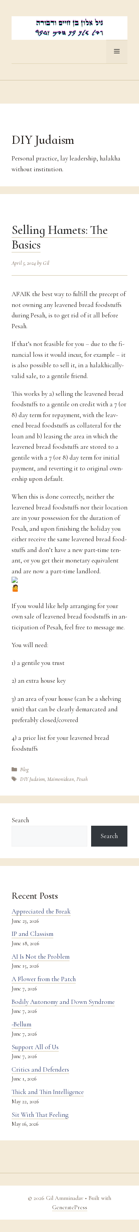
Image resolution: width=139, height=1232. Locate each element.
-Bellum (21, 1024)
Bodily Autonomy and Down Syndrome (63, 1002)
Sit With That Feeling (40, 1115)
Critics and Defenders (40, 1069)
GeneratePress (69, 1207)
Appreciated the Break (41, 911)
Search (20, 820)
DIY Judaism (32, 779)
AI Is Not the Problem (41, 957)
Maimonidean (60, 779)
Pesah (82, 779)
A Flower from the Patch (44, 979)
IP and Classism (32, 934)
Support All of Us (35, 1047)
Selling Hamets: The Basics (60, 237)
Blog (24, 769)
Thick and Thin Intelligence (48, 1092)
